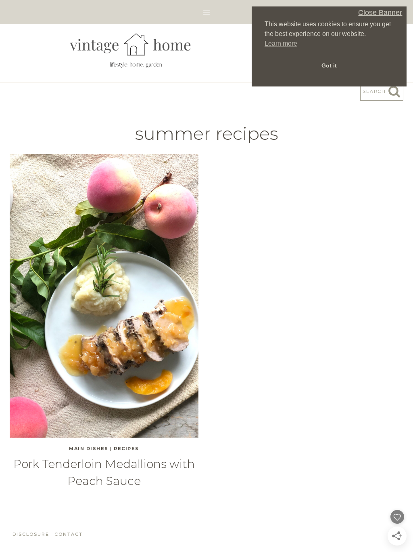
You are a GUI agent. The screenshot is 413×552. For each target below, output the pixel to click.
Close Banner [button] (380, 12)
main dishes (88, 448)
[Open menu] (206, 12)
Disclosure (31, 534)
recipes (126, 448)
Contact (68, 534)
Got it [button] (329, 65)
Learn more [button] (281, 43)
